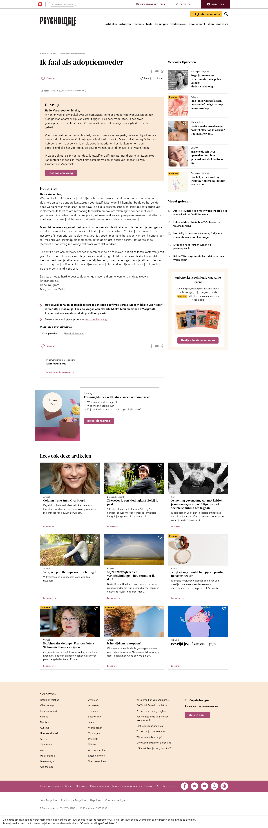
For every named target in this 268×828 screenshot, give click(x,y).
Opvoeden (51, 333)
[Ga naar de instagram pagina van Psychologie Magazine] (214, 786)
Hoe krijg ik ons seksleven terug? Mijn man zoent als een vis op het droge (198, 235)
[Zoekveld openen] (226, 14)
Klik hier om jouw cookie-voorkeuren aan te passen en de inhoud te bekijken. (153, 819)
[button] (215, 4)
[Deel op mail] (157, 71)
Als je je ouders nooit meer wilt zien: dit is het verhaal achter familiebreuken (200, 212)
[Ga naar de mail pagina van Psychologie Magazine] (194, 786)
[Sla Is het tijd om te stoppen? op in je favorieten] (160, 609)
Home (43, 53)
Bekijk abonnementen (206, 14)
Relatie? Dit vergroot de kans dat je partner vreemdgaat (198, 258)
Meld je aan (196, 715)
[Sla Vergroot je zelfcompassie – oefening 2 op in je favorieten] (96, 537)
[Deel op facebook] (151, 71)
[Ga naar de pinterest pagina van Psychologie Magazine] (224, 786)
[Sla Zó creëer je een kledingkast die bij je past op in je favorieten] (160, 466)
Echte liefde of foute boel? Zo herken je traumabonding (196, 224)
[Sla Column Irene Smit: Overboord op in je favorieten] (96, 466)
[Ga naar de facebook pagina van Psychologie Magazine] (184, 786)
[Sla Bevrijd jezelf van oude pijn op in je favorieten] (224, 609)
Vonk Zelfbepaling (96, 319)
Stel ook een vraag (61, 173)
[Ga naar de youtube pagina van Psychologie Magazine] (204, 786)
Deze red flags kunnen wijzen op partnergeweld (192, 246)
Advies (53, 53)
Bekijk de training (98, 420)
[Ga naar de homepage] (58, 21)
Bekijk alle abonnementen (198, 340)
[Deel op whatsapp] (162, 71)
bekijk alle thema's (74, 333)
